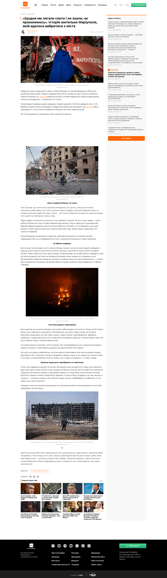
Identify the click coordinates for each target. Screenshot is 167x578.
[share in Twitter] (34, 477)
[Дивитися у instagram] (59, 545)
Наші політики (97, 561)
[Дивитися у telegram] (65, 545)
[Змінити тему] (121, 5)
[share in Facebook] (30, 477)
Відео (68, 5)
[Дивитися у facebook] (53, 545)
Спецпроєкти (90, 5)
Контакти (56, 561)
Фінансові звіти (98, 557)
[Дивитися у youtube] (71, 545)
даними (89, 107)
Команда (55, 557)
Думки (61, 5)
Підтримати (140, 5)
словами (42, 97)
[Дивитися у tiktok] (83, 545)
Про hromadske (58, 553)
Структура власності (61, 565)
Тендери (75, 565)
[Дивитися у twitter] (77, 545)
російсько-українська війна (39, 471)
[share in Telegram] (38, 477)
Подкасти (77, 5)
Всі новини (126, 138)
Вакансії (75, 561)
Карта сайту (96, 565)
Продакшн (102, 5)
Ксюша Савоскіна (32, 31)
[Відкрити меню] (36, 5)
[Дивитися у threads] (89, 545)
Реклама (75, 553)
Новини (44, 5)
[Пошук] (116, 5)
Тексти (53, 5)
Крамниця (95, 553)
